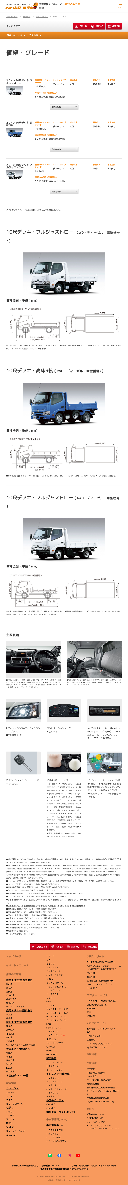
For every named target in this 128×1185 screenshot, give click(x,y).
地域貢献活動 (93, 1083)
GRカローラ (51, 1054)
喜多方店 (10, 1060)
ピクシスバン (52, 1066)
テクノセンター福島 (15, 1006)
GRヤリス (50, 1046)
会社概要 (91, 1068)
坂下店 (9, 1064)
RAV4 (48, 1001)
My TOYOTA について (97, 1047)
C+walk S (50, 1108)
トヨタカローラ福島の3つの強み (101, 1001)
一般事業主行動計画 (96, 1072)
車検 (89, 1012)
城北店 (9, 1056)
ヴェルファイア (53, 971)
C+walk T (50, 1104)
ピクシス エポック (54, 1062)
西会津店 (10, 1071)
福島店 (9, 1026)
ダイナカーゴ (52, 1092)
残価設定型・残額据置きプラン (101, 980)
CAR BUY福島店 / (21, 1044)
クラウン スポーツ (54, 983)
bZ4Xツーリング (54, 1027)
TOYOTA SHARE (94, 1036)
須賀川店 (10, 1002)
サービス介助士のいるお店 (99, 1080)
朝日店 (9, 987)
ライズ (49, 997)
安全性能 (33, 35)
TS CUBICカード (94, 988)
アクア (9, 1100)
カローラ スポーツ (14, 1103)
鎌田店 (9, 1037)
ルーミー (10, 1092)
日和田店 (10, 995)
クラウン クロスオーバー (57, 986)
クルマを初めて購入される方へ (101, 962)
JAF (88, 1032)
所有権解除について (96, 1114)
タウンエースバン (54, 1081)
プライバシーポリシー (97, 1121)
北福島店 (10, 1033)
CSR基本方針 (92, 1076)
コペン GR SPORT (54, 1043)
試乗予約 (99, 26)
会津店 (9, 1052)
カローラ (10, 1115)
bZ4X (48, 1024)
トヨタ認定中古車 (54, 1130)
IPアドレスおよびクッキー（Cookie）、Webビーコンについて (103, 1127)
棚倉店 (9, 1018)
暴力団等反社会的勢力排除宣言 (101, 1087)
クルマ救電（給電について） (100, 1043)
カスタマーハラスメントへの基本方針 (103, 1093)
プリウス (10, 1119)
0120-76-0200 (72, 4)
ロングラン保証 (53, 1137)
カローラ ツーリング (15, 1130)
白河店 (9, 1014)
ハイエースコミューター (57, 1089)
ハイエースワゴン (54, 975)
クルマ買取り (52, 1133)
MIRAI (9, 1123)
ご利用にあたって (95, 1118)
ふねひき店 (11, 999)
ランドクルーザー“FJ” (56, 1020)
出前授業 (91, 1039)
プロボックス (52, 1077)
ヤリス (9, 1096)
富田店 (9, 991)
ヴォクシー (51, 963)
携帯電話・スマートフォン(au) (101, 1028)
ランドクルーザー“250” (57, 1012)
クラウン (10, 1111)
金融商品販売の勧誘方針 (98, 1097)
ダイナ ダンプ (13, 25)
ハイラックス (52, 1031)
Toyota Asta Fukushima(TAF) (100, 1101)
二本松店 (10, 1041)
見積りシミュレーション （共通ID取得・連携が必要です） (102, 967)
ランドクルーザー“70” (56, 1016)
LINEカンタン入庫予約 (97, 1004)
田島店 (9, 1067)
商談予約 (116, 26)
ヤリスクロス (52, 994)
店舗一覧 (83, 26)
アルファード (52, 967)
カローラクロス (53, 990)
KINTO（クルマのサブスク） (100, 984)
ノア (48, 960)
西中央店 (10, 1029)
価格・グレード (14, 35)
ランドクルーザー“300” (57, 1009)
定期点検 (91, 1016)
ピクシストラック (54, 1069)
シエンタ (50, 956)
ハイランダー (55, 1035)
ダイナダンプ (52, 1096)
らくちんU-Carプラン (56, 1141)
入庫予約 (91, 1008)
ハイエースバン (53, 1085)
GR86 (49, 1050)
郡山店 (9, 984)
